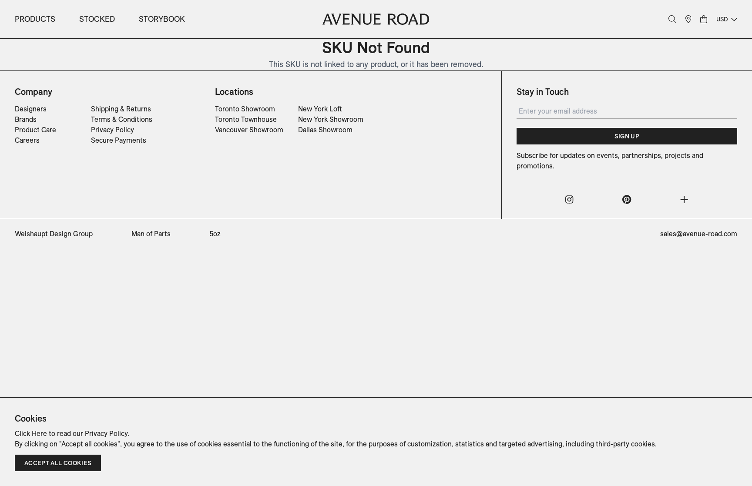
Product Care (35, 129)
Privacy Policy (112, 129)
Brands (26, 119)
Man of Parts (151, 233)
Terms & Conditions (121, 119)
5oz (215, 233)
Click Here (31, 433)
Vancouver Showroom (249, 129)
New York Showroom (330, 119)
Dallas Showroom (325, 129)
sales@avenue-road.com (698, 233)
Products (35, 19)
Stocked (97, 19)
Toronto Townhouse (246, 119)
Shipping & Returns (121, 108)
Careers (27, 140)
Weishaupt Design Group (54, 233)
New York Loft (320, 108)
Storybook (162, 19)
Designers (31, 108)
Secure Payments (118, 140)
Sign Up (626, 136)
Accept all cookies (57, 463)
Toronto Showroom (245, 108)
